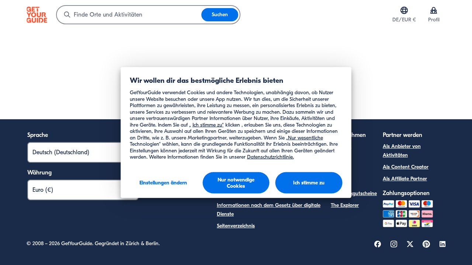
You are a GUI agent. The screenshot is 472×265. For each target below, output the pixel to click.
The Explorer (345, 205)
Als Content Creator (405, 167)
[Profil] (434, 10)
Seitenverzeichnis (236, 226)
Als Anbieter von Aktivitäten (402, 150)
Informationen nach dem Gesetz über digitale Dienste (268, 209)
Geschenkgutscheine (354, 193)
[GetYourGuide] (37, 14)
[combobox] (129, 15)
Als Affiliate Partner (405, 179)
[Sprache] (404, 10)
